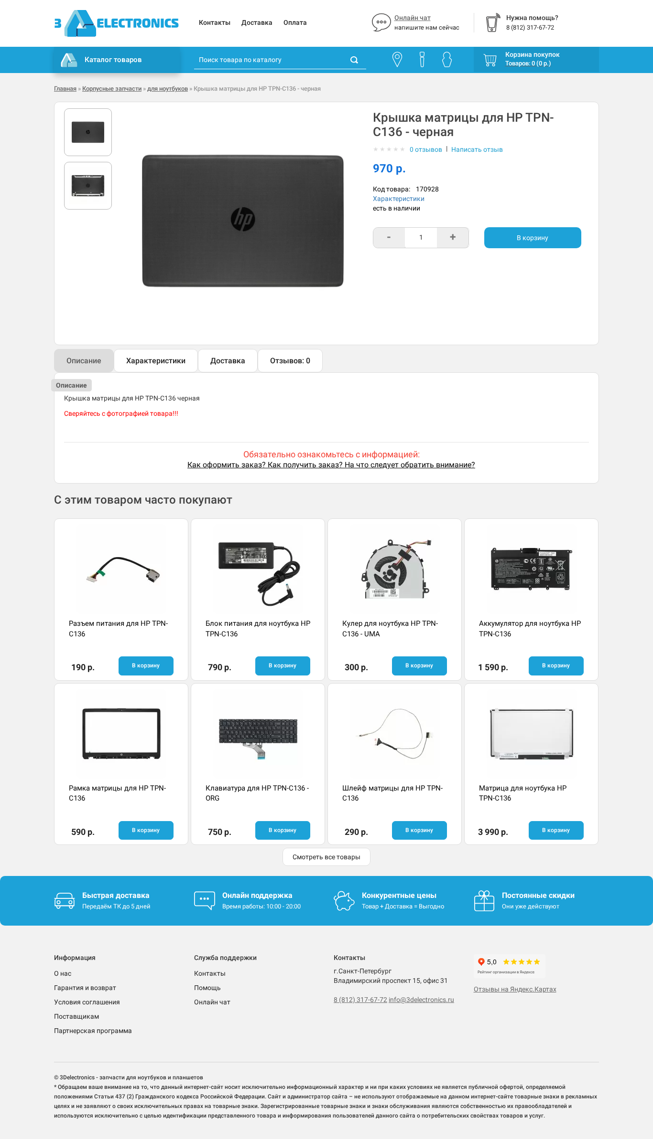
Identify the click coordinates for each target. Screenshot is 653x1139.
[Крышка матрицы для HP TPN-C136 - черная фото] (88, 132)
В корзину (532, 238)
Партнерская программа (93, 1030)
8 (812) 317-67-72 (360, 999)
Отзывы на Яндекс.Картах (515, 989)
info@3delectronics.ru (421, 999)
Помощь (207, 987)
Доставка (256, 22)
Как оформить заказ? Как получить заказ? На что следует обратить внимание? (331, 464)
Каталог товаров (113, 59)
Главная (65, 88)
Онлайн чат (412, 17)
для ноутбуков (167, 88)
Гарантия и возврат (85, 987)
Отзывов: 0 (290, 360)
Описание (83, 360)
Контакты (214, 22)
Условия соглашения (87, 1002)
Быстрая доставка (116, 895)
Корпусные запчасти (111, 88)
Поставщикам (76, 1016)
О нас (62, 973)
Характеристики (398, 198)
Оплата (295, 22)
